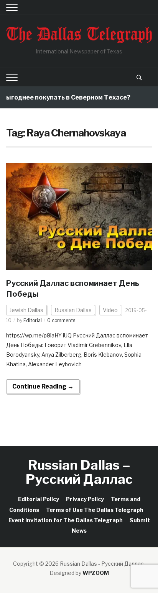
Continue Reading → (43, 386)
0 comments (61, 320)
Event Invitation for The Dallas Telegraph (65, 520)
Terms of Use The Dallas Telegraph (94, 510)
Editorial (32, 320)
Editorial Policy (38, 499)
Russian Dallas (73, 310)
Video (110, 310)
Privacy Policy (85, 499)
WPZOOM (95, 573)
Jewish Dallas (26, 310)
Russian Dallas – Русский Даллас (79, 472)
